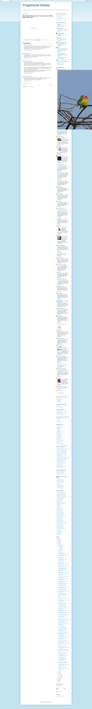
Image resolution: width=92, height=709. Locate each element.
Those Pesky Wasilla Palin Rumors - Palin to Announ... (63, 638)
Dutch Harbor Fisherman (60, 502)
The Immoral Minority (60, 208)
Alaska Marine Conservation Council (62, 456)
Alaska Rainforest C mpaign (61, 459)
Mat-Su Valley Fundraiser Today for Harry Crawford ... (63, 624)
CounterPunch (59, 427)
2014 (58, 538)
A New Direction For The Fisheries (62, 294)
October (59, 547)
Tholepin (58, 235)
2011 (58, 542)
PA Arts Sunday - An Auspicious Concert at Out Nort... (63, 655)
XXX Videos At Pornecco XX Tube (62, 219)
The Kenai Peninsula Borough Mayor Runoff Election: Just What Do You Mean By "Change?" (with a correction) (62, 370)
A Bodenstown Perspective (61, 368)
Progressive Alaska (36, 5)
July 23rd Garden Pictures (62, 585)
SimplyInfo (59, 24)
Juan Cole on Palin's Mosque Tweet (63, 614)
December (59, 545)
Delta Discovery (59, 501)
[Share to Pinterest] (40, 39)
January (59, 677)
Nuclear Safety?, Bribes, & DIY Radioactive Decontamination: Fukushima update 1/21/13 (61, 44)
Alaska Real (59, 330)
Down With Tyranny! (60, 399)
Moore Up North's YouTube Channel (62, 413)
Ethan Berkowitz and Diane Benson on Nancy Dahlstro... (63, 663)
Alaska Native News (60, 479)
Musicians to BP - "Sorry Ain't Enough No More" (62, 630)
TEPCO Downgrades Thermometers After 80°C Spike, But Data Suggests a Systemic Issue (62, 30)
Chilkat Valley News (60, 499)
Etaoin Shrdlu (59, 484)
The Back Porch (59, 390)
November (59, 546)
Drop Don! (58, 405)
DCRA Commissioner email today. (62, 202)
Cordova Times (59, 500)
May (59, 671)
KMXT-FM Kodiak (59, 516)
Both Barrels (59, 201)
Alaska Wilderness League (61, 460)
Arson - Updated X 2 (61, 557)
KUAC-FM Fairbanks (60, 526)
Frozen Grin (59, 146)
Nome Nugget (59, 529)
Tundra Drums (59, 533)
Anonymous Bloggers (60, 245)
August (59, 550)
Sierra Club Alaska (60, 465)
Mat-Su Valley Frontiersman (61, 528)
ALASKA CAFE (59, 293)
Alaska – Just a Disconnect (61, 302)
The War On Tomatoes (65, 156)
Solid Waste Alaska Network (61, 466)
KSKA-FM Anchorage (60, 521)
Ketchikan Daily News (60, 513)
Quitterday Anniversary (61, 660)
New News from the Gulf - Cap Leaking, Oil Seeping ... (62, 616)
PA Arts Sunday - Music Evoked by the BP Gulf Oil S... (63, 577)
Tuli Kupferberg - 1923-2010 (62, 628)
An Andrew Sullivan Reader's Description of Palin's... (62, 594)
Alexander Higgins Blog (61, 53)
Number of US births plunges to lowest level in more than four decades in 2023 (62, 166)
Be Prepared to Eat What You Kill (63, 649)
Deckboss (58, 483)
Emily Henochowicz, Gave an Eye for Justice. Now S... (63, 592)
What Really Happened (60, 443)
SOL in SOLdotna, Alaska (61, 264)
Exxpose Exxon (59, 17)
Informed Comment (60, 434)
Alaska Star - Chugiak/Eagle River (62, 496)
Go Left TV (58, 419)
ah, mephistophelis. (60, 33)
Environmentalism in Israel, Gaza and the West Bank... (63, 613)
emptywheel (59, 429)
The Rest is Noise (60, 441)
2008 (58, 680)
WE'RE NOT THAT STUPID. (61, 386)
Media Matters (59, 435)
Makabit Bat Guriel (27, 61)
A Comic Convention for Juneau (62, 253)
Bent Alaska (59, 218)
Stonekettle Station (60, 155)
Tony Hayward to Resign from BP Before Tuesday (63, 581)
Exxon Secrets (59, 16)
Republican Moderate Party (61, 473)
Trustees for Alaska (60, 467)
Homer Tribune (59, 506)
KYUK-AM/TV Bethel (60, 527)
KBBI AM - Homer (60, 508)
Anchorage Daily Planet (60, 480)
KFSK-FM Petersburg (60, 514)
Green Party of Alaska (60, 472)
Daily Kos (58, 398)
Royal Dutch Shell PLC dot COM (62, 18)
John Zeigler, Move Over (61, 666)
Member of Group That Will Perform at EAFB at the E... (63, 579)
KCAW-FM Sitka (59, 509)
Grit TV (58, 420)
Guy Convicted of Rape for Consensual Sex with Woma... (63, 589)
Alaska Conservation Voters (61, 453)
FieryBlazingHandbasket (61, 308)
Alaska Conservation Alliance (61, 451)
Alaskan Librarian (60, 193)
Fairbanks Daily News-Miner (61, 503)
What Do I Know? (60, 136)
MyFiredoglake (59, 401)
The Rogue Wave (60, 286)
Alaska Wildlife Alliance (60, 461)
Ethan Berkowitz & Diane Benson (63, 632)
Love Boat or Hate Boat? (61, 602)
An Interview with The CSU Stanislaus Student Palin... (62, 659)
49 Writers (58, 478)
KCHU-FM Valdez (59, 510)
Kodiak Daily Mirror (60, 519)
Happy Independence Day (62, 657)
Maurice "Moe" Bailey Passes (62, 627)
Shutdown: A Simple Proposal (61, 331)
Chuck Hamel (59, 685)
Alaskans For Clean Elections (61, 462)
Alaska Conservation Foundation (62, 452)
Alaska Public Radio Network (61, 495)
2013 (58, 539)
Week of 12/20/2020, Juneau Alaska (62, 194)
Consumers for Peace (60, 15)
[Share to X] (38, 39)
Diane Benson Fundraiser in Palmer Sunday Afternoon (63, 642)
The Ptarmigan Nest (60, 338)
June (59, 670)
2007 (58, 681)
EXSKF (58, 47)
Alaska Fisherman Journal (61, 493)
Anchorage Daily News (60, 497)
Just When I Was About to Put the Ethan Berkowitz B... (63, 610)
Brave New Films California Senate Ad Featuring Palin (63, 587)
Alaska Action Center (60, 447)
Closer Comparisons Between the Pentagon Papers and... (63, 568)
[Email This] (36, 39)
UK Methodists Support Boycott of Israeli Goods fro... (63, 668)
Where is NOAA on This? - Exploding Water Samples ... (63, 600)
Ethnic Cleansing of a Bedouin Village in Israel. (62, 559)
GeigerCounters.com (60, 63)
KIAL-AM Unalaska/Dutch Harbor (62, 515)
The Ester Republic (60, 257)
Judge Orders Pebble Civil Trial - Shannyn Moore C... (63, 634)
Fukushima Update (60, 64)
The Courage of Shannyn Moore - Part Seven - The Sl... (63, 653)
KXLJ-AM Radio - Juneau (61, 412)
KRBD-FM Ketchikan (60, 520)
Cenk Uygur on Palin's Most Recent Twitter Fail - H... (63, 608)
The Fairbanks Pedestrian (61, 356)
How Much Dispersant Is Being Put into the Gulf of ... (63, 564)
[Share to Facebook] (39, 39)
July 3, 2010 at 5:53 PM (27, 50)
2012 (58, 541)
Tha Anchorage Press (60, 485)
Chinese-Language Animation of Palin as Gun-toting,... (63, 573)
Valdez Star (59, 534)
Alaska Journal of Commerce (61, 494)
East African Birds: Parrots (61, 130)
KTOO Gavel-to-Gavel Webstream (62, 522)
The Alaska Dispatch (60, 486)
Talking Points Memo (60, 440)
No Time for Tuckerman (60, 181)
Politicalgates (59, 225)
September (60, 549)
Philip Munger (26, 53)
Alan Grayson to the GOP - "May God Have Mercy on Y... (63, 604)
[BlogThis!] (37, 39)
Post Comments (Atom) (30, 86)
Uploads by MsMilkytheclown (62, 42)
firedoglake (58, 400)
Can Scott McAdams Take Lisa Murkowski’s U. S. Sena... (62, 606)
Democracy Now (59, 418)
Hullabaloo (58, 433)
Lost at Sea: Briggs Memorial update (62, 246)
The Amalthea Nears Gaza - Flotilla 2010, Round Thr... (63, 636)
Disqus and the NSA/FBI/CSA (61, 339)
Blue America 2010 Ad (61, 562)
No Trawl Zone (59, 323)
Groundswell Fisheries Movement (62, 172)
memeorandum (59, 436)
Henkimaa (58, 272)
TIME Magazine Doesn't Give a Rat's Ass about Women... (63, 553)
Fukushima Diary (60, 28)
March (59, 674)
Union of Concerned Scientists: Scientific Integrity (62, 58)
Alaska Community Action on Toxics (62, 450)
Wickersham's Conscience (61, 69)
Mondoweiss (59, 437)
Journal (58, 363)
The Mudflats (59, 180)
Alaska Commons (60, 164)
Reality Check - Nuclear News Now (62, 61)
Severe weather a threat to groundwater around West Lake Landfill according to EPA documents (62, 39)
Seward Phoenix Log (60, 532)
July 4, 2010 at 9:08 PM (27, 73)
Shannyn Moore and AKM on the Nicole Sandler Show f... (63, 584)
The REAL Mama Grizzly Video (63, 640)
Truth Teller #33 (64, 147)
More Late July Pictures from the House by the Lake (63, 556)
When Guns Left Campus (61, 258)
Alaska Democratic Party (61, 471)
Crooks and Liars (59, 428)
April (59, 673)
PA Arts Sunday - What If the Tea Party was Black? (63, 620)
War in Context (59, 442)
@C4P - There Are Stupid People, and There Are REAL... (63, 622)
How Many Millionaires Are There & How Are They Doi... (63, 665)
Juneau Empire (59, 507)
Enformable (59, 37)
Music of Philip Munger (60, 696)
